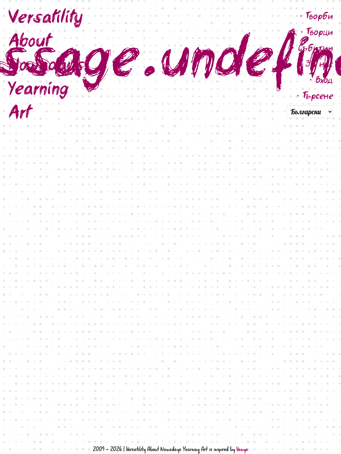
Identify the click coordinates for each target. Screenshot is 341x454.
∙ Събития (312, 48)
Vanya (242, 449)
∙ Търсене (315, 95)
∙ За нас (316, 63)
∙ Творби (316, 16)
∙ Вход (321, 79)
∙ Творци (316, 32)
